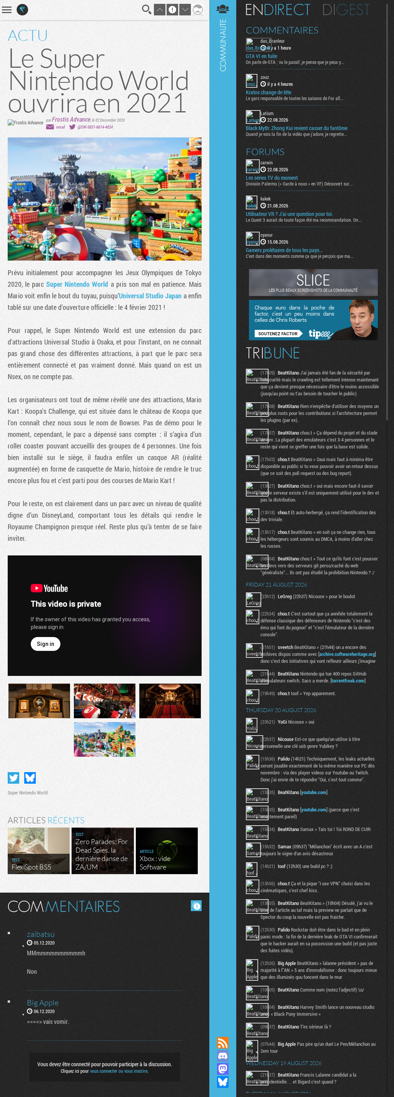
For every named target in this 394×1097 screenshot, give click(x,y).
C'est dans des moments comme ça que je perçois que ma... (300, 256)
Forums (265, 151)
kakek (265, 199)
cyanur (266, 235)
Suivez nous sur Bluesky (223, 1082)
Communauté (223, 511)
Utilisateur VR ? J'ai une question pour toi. (289, 214)
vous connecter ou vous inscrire (118, 1071)
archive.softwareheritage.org (347, 654)
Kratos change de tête (268, 92)
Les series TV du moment (272, 178)
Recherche (147, 9)
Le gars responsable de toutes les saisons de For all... (295, 98)
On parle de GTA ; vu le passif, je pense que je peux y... (295, 62)
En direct (278, 9)
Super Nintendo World (77, 284)
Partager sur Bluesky (30, 778)
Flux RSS (223, 1043)
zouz (264, 77)
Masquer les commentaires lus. (196, 905)
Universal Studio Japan (150, 295)
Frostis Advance (71, 119)
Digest (346, 9)
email (60, 127)
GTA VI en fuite (261, 56)
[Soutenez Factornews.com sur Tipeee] (313, 338)
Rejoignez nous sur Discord (223, 1056)
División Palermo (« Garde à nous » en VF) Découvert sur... (299, 184)
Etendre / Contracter (223, 1029)
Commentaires (282, 30)
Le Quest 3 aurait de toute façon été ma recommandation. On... (304, 220)
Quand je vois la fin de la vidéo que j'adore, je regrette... (296, 134)
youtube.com (313, 792)
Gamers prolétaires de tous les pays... (284, 250)
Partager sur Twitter (13, 778)
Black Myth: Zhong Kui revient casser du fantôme (296, 128)
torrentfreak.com (348, 680)
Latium (267, 113)
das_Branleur (272, 41)
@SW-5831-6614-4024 (95, 127)
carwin (266, 162)
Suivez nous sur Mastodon (223, 1069)
